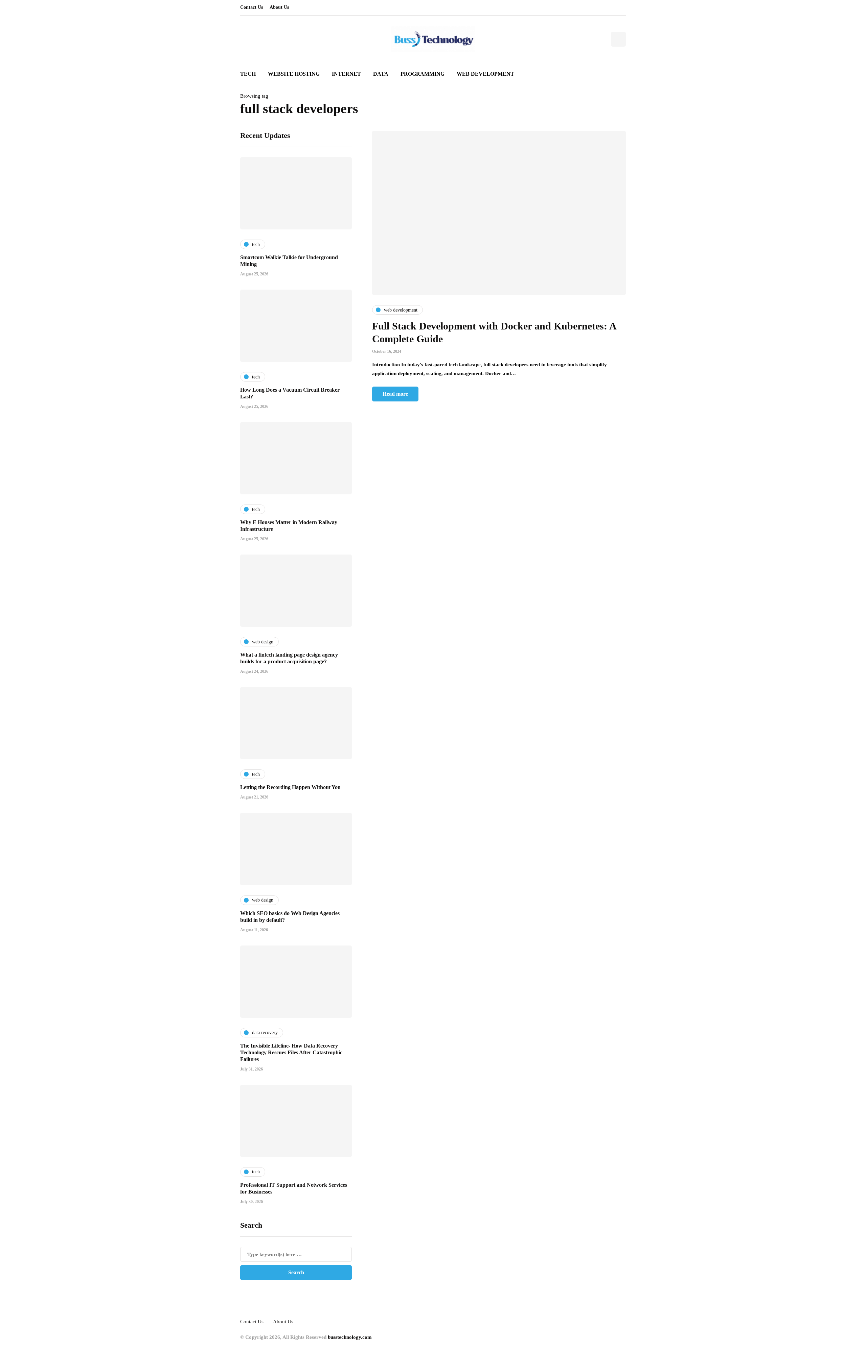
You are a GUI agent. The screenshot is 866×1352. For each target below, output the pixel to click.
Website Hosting (294, 74)
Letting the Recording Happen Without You (290, 787)
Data (380, 74)
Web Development (485, 74)
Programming (423, 74)
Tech (248, 74)
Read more (395, 394)
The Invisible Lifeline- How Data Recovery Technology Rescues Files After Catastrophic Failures (291, 1052)
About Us (279, 7)
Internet (346, 74)
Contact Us (251, 7)
